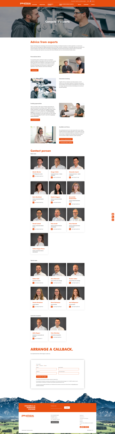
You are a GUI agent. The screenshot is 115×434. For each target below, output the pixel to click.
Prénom (37, 367)
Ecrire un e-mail (55, 422)
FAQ (80, 424)
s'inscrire (67, 407)
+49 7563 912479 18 (39, 176)
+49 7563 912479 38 (57, 306)
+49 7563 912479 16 (76, 282)
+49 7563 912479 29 (76, 306)
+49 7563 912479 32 (39, 282)
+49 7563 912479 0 (57, 202)
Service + (81, 421)
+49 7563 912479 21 (57, 337)
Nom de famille (60, 367)
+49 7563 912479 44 (39, 229)
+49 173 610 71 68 (75, 177)
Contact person (34, 70)
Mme (37, 365)
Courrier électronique (61, 371)
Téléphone (38, 371)
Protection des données (30, 430)
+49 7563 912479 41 (57, 229)
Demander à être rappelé (41, 376)
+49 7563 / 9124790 (56, 419)
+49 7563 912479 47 (39, 306)
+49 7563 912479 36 (57, 282)
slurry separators (37, 114)
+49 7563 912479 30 (76, 229)
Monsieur (41, 365)
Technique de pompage (84, 418)
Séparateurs (82, 416)
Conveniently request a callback (66, 142)
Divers (46, 365)
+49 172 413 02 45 (57, 177)
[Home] (25, 3)
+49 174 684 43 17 (38, 338)
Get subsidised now (35, 119)
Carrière (81, 419)
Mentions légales (24, 430)
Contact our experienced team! (65, 139)
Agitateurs (82, 415)
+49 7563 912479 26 (39, 202)
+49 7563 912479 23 (76, 204)
